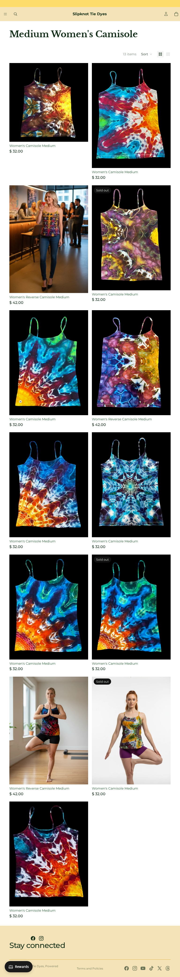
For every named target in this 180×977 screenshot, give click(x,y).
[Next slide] (81, 239)
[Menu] (5, 14)
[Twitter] (159, 968)
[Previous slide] (16, 239)
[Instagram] (41, 938)
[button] (146, 54)
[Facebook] (33, 938)
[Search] (15, 14)
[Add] (81, 135)
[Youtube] (143, 968)
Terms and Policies (90, 968)
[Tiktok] (151, 968)
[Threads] (168, 968)
